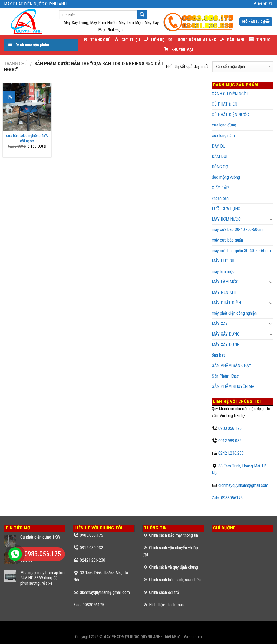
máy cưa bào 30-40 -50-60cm (237, 229)
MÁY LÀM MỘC (225, 281)
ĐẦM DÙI (219, 156)
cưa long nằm (223, 135)
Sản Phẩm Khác (225, 376)
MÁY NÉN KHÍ (224, 292)
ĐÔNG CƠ (220, 167)
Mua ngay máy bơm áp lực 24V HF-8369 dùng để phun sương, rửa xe (42, 578)
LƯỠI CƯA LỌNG (226, 208)
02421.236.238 (231, 453)
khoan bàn (220, 198)
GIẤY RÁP (220, 187)
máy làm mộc (223, 271)
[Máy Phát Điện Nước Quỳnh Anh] (27, 21)
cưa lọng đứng (224, 125)
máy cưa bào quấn (227, 240)
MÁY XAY (220, 323)
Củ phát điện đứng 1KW (40, 537)
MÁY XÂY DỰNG (225, 344)
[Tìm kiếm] (142, 14)
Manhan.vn (192, 637)
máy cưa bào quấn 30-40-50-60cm (241, 250)
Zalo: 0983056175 (227, 497)
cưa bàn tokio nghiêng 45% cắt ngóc (27, 138)
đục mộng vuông (226, 177)
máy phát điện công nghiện (234, 313)
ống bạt (218, 355)
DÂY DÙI (219, 146)
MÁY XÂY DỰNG (225, 334)
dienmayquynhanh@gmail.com (243, 485)
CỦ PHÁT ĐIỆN (224, 104)
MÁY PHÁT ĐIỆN (226, 302)
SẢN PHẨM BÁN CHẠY (231, 365)
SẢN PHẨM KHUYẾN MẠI (233, 386)
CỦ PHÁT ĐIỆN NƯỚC (230, 114)
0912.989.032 (230, 440)
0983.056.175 (230, 428)
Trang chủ (15, 63)
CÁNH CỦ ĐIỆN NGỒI (230, 93)
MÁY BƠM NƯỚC (226, 219)
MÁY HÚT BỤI (223, 261)
